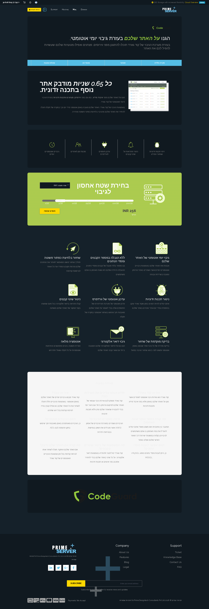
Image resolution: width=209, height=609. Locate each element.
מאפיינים (86, 63)
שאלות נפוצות (49, 63)
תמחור (123, 63)
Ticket (178, 552)
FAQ (179, 567)
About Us (124, 552)
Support (54, 9)
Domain (84, 9)
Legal (126, 567)
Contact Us (176, 562)
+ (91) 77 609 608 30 (11, 2)
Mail (75, 9)
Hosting (65, 9)
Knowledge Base (173, 557)
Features (124, 557)
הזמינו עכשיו (49, 211)
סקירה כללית (160, 63)
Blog (126, 562)
